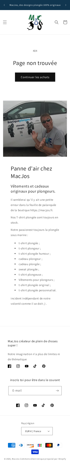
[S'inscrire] (57, 390)
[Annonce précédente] (4, 5)
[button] (5, 22)
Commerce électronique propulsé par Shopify (43, 458)
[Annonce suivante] (65, 5)
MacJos (15, 458)
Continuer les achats (35, 77)
